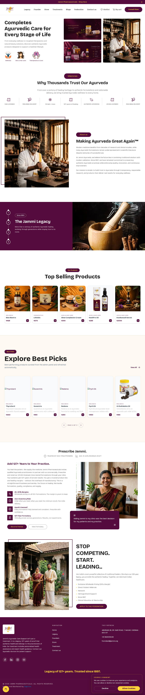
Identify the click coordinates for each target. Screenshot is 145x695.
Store (46, 9)
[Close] (141, 2)
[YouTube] (24, 659)
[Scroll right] (140, 305)
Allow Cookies (128, 688)
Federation (78, 9)
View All (135, 367)
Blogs (68, 9)
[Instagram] (17, 659)
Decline (105, 688)
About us (83, 134)
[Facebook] (5, 659)
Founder (37, 9)
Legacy (27, 9)
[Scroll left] (5, 305)
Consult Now (133, 9)
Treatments (57, 9)
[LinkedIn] (11, 659)
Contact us (91, 9)
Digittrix (27, 687)
